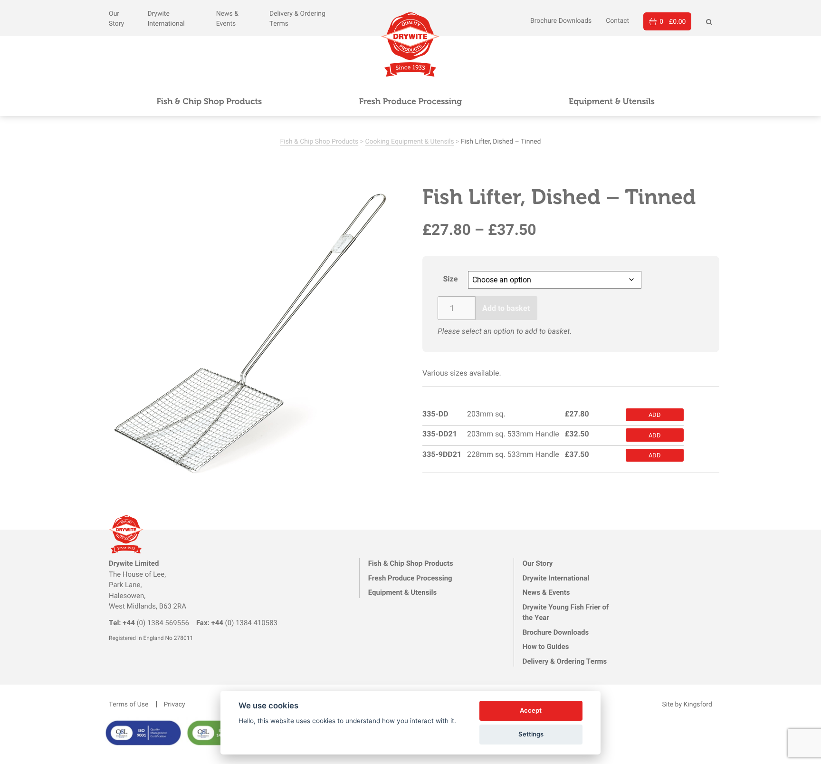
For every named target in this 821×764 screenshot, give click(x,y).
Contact (617, 20)
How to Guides (546, 646)
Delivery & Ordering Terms (565, 661)
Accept (531, 710)
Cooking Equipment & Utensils (409, 140)
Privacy (174, 703)
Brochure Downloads (561, 20)
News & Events (546, 592)
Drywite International (556, 578)
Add (655, 414)
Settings (531, 734)
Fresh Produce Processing (410, 101)
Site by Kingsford (687, 703)
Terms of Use (129, 703)
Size (450, 279)
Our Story (538, 563)
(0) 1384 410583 (236, 623)
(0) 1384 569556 (149, 623)
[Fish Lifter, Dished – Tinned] (250, 333)
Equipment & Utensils (612, 101)
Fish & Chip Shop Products (209, 101)
